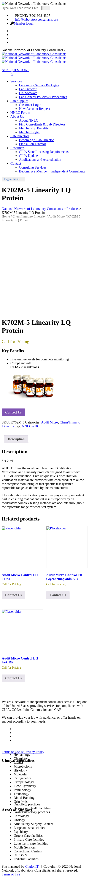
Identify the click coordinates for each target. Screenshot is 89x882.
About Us (17, 116)
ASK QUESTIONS (15, 70)
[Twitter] (12, 35)
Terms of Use (11, 874)
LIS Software (28, 93)
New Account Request (34, 108)
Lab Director (28, 89)
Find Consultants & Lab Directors (42, 124)
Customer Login (30, 105)
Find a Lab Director (32, 144)
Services (16, 81)
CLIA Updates (29, 155)
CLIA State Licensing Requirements (43, 152)
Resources (17, 148)
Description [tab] (16, 439)
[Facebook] (12, 31)
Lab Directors (19, 136)
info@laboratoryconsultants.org (36, 19)
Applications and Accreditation (40, 159)
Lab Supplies (19, 101)
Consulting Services (32, 167)
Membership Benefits (33, 128)
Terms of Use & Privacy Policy (23, 752)
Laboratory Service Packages (39, 85)
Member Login (24, 23)
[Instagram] (12, 42)
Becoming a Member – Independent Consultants (52, 171)
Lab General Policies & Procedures (43, 97)
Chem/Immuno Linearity (29, 216)
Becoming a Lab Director (36, 140)
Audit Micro (56, 216)
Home (6, 216)
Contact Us (13, 412)
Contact (15, 163)
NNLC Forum (20, 112)
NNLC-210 (30, 426)
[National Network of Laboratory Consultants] (34, 58)
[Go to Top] (4, 878)
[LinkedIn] (12, 38)
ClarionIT (31, 866)
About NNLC (28, 120)
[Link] (4, 74)
